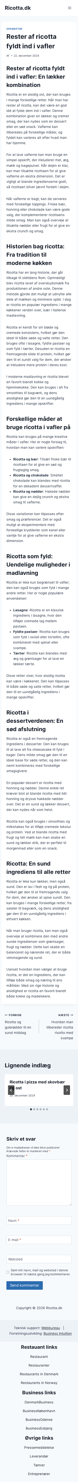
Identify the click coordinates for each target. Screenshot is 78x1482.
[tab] (31, 1109)
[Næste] (67, 1090)
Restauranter (39, 1365)
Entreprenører (39, 1474)
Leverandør (39, 1456)
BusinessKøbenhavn (39, 1411)
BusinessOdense (39, 1420)
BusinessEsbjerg (39, 1428)
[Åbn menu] (69, 8)
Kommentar (17, 1156)
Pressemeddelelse (39, 1448)
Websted (15, 1259)
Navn (13, 1221)
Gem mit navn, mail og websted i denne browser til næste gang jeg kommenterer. (40, 1272)
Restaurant (39, 1357)
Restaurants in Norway (39, 1383)
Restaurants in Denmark (39, 1374)
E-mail (14, 1240)
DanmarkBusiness (39, 1402)
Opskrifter (14, 28)
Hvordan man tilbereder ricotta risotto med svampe (59, 1026)
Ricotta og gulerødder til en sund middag (18, 1024)
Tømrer (39, 1465)
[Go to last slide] (11, 1090)
